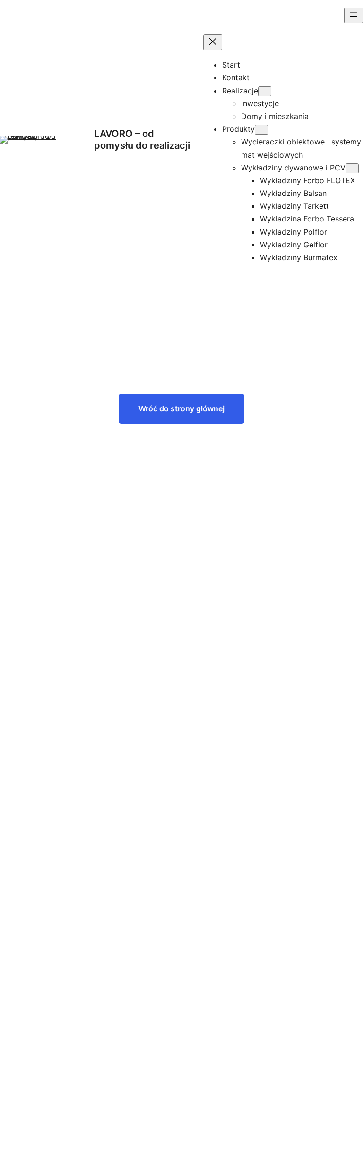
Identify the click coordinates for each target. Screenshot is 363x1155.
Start (231, 64)
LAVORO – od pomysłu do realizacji (142, 139)
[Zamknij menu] (212, 42)
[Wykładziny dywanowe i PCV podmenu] (352, 168)
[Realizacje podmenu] (264, 91)
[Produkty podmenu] (261, 130)
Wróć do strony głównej (181, 408)
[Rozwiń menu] (353, 15)
